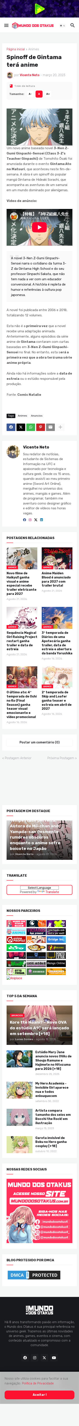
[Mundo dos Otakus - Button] (17, 926)
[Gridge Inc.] (56, 942)
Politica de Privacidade (38, 1383)
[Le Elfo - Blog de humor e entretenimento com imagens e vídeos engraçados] (16, 950)
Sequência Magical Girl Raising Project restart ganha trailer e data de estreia (22, 641)
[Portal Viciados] (36, 934)
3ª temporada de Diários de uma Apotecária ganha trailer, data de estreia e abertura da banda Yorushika (57, 643)
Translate (52, 892)
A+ (48, 94)
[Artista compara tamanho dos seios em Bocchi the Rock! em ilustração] (19, 1117)
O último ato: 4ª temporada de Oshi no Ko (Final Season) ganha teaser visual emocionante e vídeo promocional (22, 704)
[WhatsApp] (30, 427)
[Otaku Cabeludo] (37, 942)
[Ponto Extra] (56, 958)
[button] (6, 25)
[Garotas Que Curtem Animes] (17, 934)
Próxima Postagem (60, 758)
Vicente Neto (36, 447)
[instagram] (30, 520)
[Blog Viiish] (16, 966)
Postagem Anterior (18, 758)
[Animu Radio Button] (56, 926)
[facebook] (24, 520)
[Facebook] (11, 427)
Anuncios (37, 415)
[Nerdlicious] (56, 950)
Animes (33, 49)
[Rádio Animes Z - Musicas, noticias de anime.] (56, 934)
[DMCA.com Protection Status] (34, 1279)
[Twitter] (20, 427)
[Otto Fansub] (16, 974)
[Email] (50, 427)
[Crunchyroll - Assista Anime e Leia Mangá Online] (36, 926)
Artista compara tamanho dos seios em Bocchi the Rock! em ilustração (53, 1117)
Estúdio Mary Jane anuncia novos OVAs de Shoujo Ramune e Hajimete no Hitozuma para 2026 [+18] (53, 1060)
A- (30, 94)
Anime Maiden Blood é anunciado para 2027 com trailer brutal (56, 579)
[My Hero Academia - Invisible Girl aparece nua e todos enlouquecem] (19, 1090)
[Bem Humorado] (36, 974)
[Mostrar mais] (60, 427)
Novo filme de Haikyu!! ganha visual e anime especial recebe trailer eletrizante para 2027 (21, 583)
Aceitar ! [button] (40, 1394)
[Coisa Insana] (36, 966)
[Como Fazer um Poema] (36, 958)
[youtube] (54, 1357)
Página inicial (16, 49)
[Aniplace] (14, 978)
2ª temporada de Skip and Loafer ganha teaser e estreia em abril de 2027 (57, 700)
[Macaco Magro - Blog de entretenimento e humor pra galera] (36, 950)
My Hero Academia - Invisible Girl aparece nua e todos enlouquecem (51, 1090)
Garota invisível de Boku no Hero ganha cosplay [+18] (51, 1142)
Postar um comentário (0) (40, 742)
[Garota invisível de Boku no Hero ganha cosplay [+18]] (19, 1144)
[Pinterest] (40, 427)
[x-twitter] (36, 520)
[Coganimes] (56, 974)
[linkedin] (41, 520)
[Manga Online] (56, 966)
